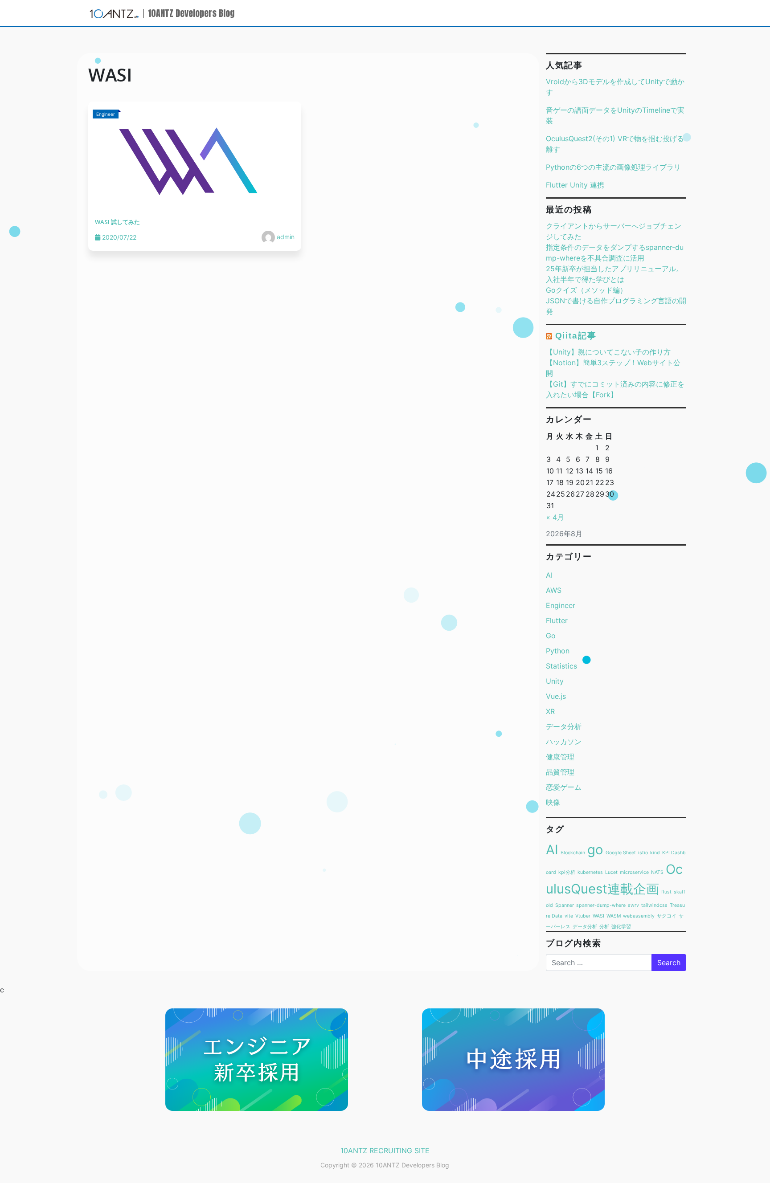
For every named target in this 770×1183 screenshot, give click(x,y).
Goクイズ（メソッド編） (586, 290)
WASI (598, 916)
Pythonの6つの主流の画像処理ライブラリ (613, 167)
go (595, 849)
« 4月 (555, 517)
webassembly (639, 916)
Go (551, 635)
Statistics (561, 665)
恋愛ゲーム (564, 787)
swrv (633, 905)
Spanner (564, 905)
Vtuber (582, 916)
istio (643, 853)
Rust (666, 892)
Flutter (557, 620)
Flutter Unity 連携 (575, 184)
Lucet (611, 872)
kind (655, 853)
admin (285, 237)
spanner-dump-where (601, 905)
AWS (553, 590)
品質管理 (560, 771)
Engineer (560, 605)
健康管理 (560, 756)
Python (557, 650)
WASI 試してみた (117, 222)
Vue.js (556, 696)
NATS (657, 872)
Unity (555, 681)
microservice (634, 872)
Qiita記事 (576, 335)
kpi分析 (566, 872)
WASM (613, 916)
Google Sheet (621, 853)
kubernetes (590, 872)
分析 (604, 927)
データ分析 (564, 726)
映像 (553, 802)
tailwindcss (654, 905)
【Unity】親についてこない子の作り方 (608, 351)
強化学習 (621, 927)
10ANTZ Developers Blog (191, 13)
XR (550, 711)
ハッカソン (564, 741)
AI (549, 575)
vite (569, 916)
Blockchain (573, 853)
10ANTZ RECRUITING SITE (385, 1150)
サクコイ (666, 916)
